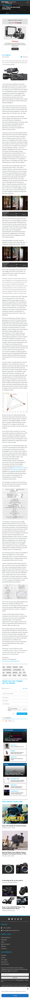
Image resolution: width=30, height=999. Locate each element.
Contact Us (4, 948)
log (20, 672)
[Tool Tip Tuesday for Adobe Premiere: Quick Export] (6, 792)
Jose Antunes (11, 910)
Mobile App (4, 939)
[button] (28, 988)
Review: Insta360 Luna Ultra (17, 746)
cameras (15, 667)
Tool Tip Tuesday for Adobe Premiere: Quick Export (17, 793)
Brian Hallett (11, 855)
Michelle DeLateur (12, 882)
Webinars (3, 946)
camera (9, 667)
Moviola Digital (5, 964)
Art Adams (6, 55)
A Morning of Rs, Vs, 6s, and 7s (12, 880)
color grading (17, 669)
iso (3, 672)
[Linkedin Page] (18, 919)
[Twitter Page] (12, 919)
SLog (14, 675)
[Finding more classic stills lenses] (6, 758)
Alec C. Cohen (11, 827)
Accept (15, 995)
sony (19, 675)
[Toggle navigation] (27, 2)
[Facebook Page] (9, 919)
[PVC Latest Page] (25, 764)
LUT (24, 672)
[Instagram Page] (15, 919)
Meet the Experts (5, 944)
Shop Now (15, 49)
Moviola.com (4, 962)
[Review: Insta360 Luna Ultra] (6, 745)
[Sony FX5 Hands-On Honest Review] (15, 813)
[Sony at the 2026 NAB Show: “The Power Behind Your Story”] (15, 895)
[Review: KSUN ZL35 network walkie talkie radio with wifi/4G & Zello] (6, 752)
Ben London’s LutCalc (19, 468)
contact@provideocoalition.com (11, 930)
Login (26, 688)
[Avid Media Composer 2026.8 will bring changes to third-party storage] (6, 780)
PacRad (3, 957)
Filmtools (3, 955)
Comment (25, 57)
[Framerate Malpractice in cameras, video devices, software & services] (6, 786)
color (21, 667)
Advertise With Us (5, 937)
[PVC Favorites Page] (25, 730)
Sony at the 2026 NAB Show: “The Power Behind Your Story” (13, 907)
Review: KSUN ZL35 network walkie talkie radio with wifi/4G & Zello (17, 753)
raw (10, 675)
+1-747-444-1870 (6, 928)
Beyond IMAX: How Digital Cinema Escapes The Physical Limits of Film (14, 853)
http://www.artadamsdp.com (11, 661)
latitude (9, 672)
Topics (2, 942)
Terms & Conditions (19, 980)
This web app (14, 469)
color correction (7, 669)
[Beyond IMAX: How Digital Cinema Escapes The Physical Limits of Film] (15, 840)
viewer (24, 675)
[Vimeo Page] (21, 919)
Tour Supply (4, 959)
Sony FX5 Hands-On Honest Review (14, 826)
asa (4, 667)
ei (23, 669)
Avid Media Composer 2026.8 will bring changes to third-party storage (17, 781)
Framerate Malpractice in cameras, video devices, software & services (16, 787)
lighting (15, 672)
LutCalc (5, 675)
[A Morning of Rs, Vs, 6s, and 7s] (15, 868)
